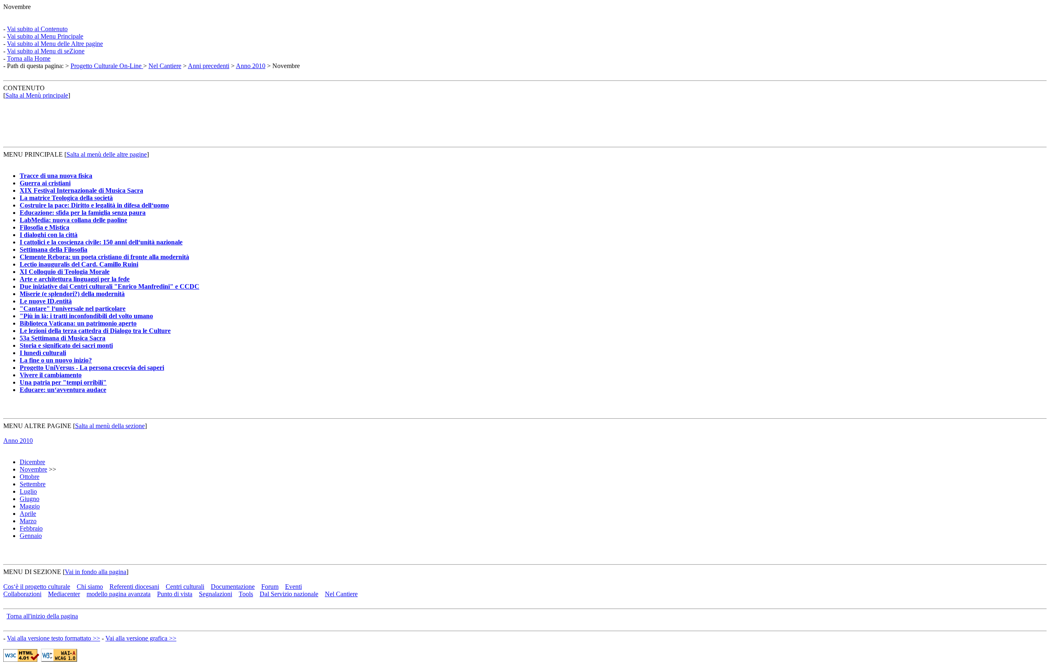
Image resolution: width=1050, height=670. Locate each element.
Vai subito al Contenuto (37, 28)
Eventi (293, 586)
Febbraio (31, 528)
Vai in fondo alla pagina (95, 571)
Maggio (30, 506)
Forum (269, 586)
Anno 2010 (250, 65)
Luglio (28, 491)
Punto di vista (174, 593)
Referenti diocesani (134, 586)
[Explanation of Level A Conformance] (59, 659)
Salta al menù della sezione (110, 425)
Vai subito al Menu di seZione (45, 51)
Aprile (28, 513)
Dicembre (32, 461)
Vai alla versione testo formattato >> (53, 638)
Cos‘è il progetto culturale (36, 586)
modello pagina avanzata (119, 593)
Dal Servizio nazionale (289, 593)
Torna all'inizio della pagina (42, 616)
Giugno (29, 498)
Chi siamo (90, 586)
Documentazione (233, 586)
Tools (246, 593)
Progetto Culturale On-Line (107, 65)
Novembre (33, 469)
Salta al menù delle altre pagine (106, 154)
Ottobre (29, 476)
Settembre (33, 484)
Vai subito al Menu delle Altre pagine (55, 43)
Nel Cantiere (164, 65)
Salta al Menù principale (36, 95)
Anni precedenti (208, 65)
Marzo (28, 520)
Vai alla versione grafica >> (140, 638)
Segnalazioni (215, 593)
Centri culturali (185, 586)
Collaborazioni (22, 593)
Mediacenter (64, 593)
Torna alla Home (28, 58)
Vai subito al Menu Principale (45, 36)
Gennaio (31, 535)
